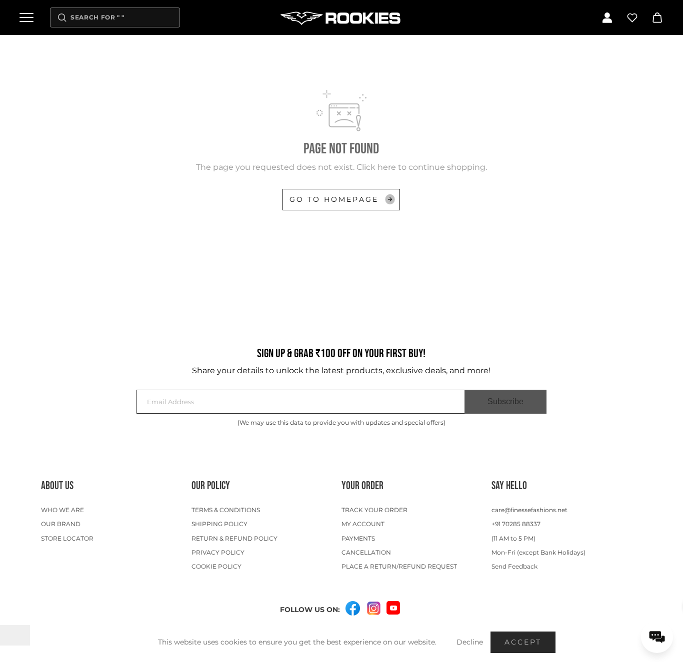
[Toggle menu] (26, 17)
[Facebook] (352, 609)
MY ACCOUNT (363, 524)
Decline (469, 642)
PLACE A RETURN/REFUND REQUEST (399, 566)
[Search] (62, 17)
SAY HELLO (509, 486)
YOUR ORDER (363, 486)
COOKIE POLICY (217, 566)
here (387, 167)
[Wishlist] (632, 17)
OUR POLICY (211, 486)
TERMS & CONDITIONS (226, 510)
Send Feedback (515, 566)
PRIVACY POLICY (218, 552)
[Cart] (657, 17)
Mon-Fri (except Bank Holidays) (539, 552)
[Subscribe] (505, 402)
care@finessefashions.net (530, 510)
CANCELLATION (366, 552)
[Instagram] (373, 609)
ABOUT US (57, 486)
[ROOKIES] (341, 17)
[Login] (607, 17)
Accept (523, 642)
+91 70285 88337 (516, 524)
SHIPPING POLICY (220, 524)
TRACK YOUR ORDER (375, 510)
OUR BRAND (60, 524)
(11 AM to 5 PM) (514, 538)
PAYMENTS (358, 538)
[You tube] (393, 608)
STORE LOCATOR (67, 538)
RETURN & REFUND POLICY (235, 538)
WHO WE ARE (62, 510)
